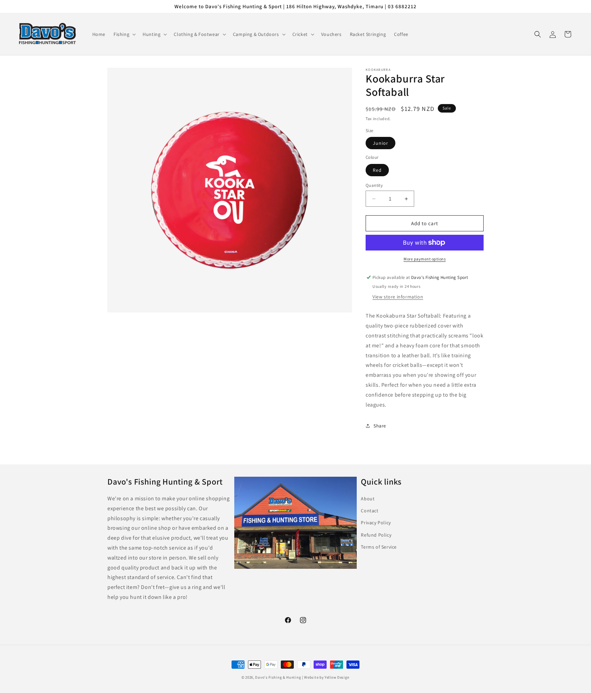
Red (377, 170)
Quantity (374, 185)
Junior (380, 143)
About (368, 499)
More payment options (425, 258)
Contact (369, 511)
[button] (124, 34)
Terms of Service (379, 547)
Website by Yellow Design (327, 677)
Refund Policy (376, 535)
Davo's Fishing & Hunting (278, 677)
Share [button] (379, 426)
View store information (397, 297)
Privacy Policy (376, 522)
